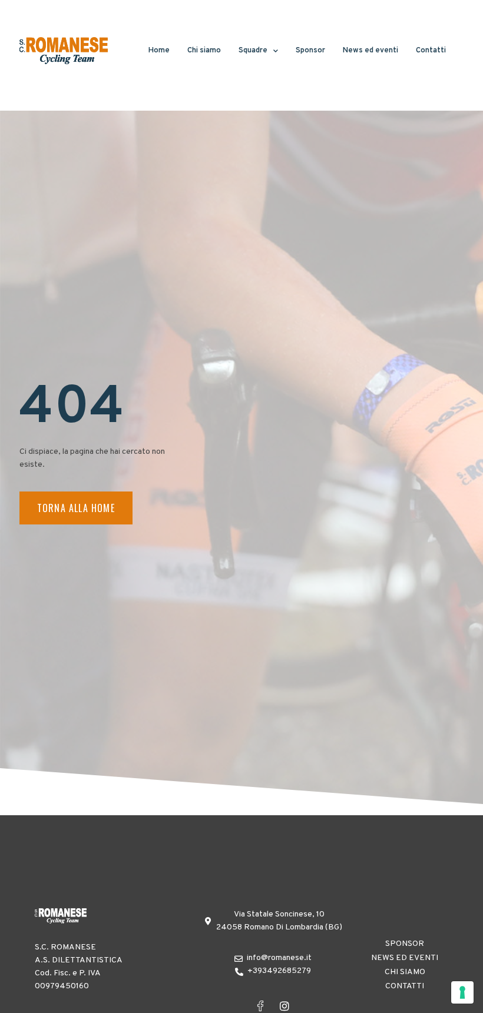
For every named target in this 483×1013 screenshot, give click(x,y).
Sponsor (310, 50)
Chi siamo (204, 50)
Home (159, 50)
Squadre (253, 50)
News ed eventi (370, 50)
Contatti (431, 50)
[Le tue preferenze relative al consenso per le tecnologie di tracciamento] (462, 992)
